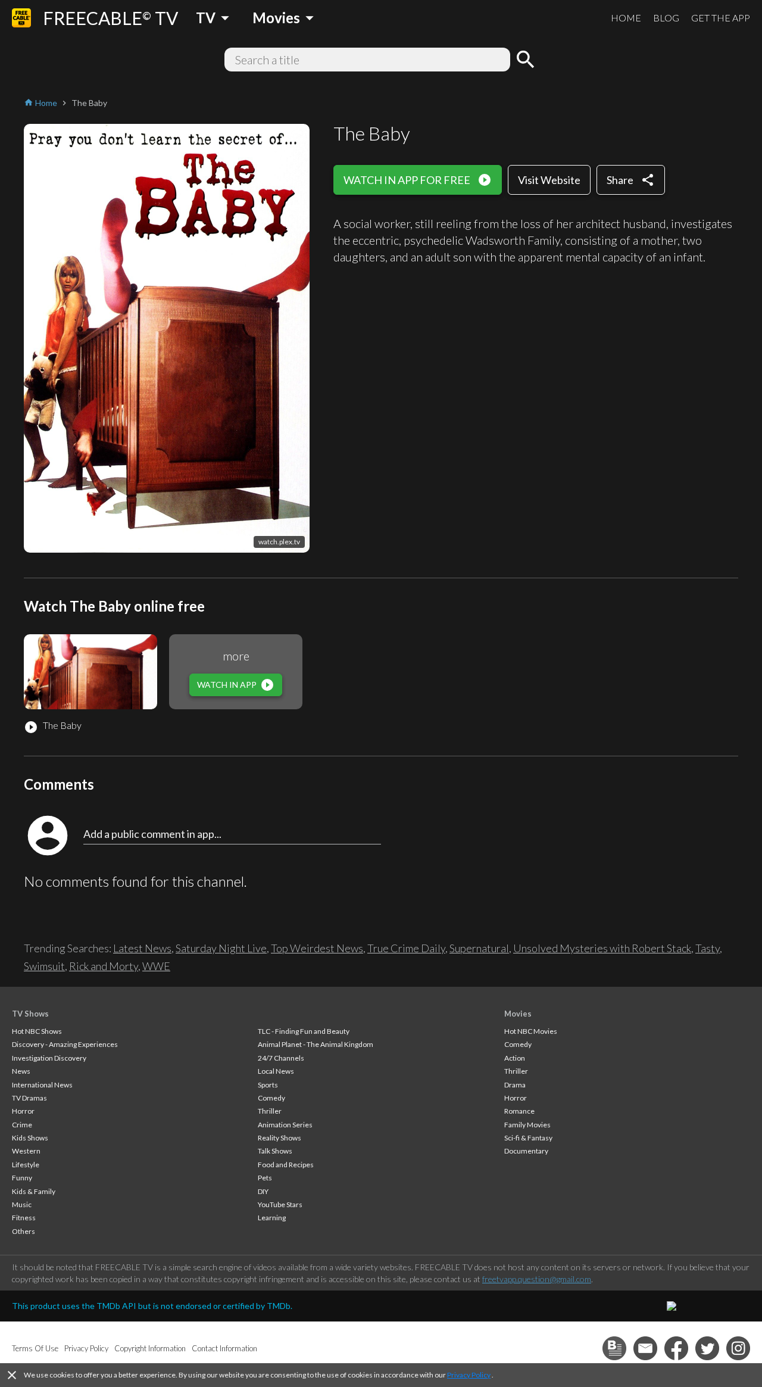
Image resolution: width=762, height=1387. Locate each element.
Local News (276, 1071)
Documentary (526, 1150)
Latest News (142, 948)
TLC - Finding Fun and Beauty (303, 1031)
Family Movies (527, 1124)
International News (42, 1084)
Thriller (270, 1111)
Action (514, 1058)
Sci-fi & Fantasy (528, 1137)
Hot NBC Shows (37, 1031)
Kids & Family (33, 1191)
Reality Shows (279, 1137)
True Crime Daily (406, 948)
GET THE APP (720, 17)
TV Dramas (29, 1097)
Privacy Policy (469, 1374)
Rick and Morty (103, 966)
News (21, 1071)
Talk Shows (275, 1150)
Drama (515, 1084)
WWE (156, 966)
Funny (22, 1177)
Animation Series (285, 1124)
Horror (23, 1111)
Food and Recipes (286, 1164)
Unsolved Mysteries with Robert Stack (602, 948)
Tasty (707, 948)
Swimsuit (44, 966)
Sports (268, 1084)
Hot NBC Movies (530, 1031)
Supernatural (479, 948)
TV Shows (30, 1013)
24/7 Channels (281, 1058)
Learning (272, 1217)
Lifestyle (25, 1164)
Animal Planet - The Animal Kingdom (315, 1044)
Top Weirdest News (317, 948)
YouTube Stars (280, 1204)
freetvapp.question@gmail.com (536, 1279)
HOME (626, 17)
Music (22, 1204)
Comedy (271, 1097)
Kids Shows (30, 1137)
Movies (518, 1013)
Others (23, 1231)
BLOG (666, 17)
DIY (263, 1191)
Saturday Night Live (221, 948)
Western (26, 1150)
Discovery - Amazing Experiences (65, 1044)
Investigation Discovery (49, 1058)
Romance (519, 1111)
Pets (265, 1177)
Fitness (24, 1217)
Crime (22, 1124)
